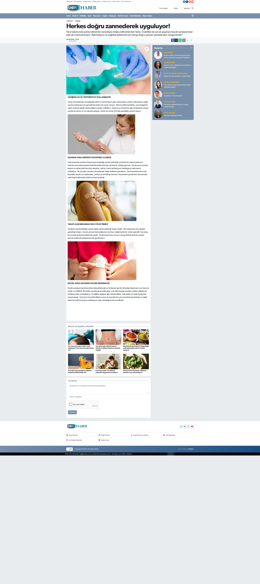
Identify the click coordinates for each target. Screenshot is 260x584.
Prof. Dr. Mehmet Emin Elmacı (176, 73)
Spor (90, 16)
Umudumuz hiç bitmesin (173, 96)
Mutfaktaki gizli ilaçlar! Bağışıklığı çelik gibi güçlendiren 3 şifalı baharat (136, 348)
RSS (70, 449)
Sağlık (104, 16)
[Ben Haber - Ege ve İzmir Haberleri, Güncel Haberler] (81, 8)
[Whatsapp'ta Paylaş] (180, 40)
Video (176, 8)
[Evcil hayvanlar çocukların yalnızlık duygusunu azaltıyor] (108, 361)
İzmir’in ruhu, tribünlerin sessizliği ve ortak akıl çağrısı (177, 66)
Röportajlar (147, 16)
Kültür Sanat (123, 16)
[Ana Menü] (193, 16)
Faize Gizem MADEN (171, 82)
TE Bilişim (191, 449)
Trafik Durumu (105, 435)
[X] (184, 426)
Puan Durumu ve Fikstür (140, 435)
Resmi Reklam (135, 16)
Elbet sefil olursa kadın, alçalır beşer (177, 76)
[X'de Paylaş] (176, 40)
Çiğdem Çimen (169, 62)
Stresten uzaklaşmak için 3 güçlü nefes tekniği (176, 106)
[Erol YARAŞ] (158, 55)
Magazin (112, 16)
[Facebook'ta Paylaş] (172, 40)
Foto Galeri (163, 8)
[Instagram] (188, 426)
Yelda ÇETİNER (169, 102)
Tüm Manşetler (171, 435)
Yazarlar (187, 8)
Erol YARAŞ (168, 53)
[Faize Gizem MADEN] (158, 84)
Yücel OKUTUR (169, 113)
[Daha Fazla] (184, 40)
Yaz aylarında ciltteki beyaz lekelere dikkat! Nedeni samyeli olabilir (108, 348)
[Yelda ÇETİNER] (158, 104)
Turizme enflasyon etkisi (173, 115)
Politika (83, 16)
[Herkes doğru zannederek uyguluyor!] (108, 69)
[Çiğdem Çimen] (158, 65)
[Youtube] (192, 426)
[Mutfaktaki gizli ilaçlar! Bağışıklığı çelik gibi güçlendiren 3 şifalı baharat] (136, 337)
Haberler (69, 21)
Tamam (170, 454)
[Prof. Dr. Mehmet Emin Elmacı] (158, 75)
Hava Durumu (73, 435)
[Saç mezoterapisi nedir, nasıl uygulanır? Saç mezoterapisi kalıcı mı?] (81, 337)
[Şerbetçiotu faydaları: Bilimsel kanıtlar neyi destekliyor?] (136, 361)
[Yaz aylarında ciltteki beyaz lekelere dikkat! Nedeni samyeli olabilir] (108, 337)
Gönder (72, 412)
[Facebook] (181, 426)
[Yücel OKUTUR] (158, 114)
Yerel (68, 16)
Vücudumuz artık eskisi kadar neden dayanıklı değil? (177, 86)
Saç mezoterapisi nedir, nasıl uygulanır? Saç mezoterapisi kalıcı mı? (81, 348)
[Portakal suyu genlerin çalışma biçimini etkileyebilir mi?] (81, 361)
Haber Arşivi (105, 440)
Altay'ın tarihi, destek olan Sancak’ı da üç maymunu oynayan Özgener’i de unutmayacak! (177, 57)
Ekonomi (96, 16)
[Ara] (193, 8)
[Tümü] (191, 48)
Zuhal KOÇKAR (169, 93)
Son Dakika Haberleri (75, 440)
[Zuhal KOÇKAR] (158, 94)
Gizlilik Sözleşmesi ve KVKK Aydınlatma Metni (150, 454)
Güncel (75, 16)
